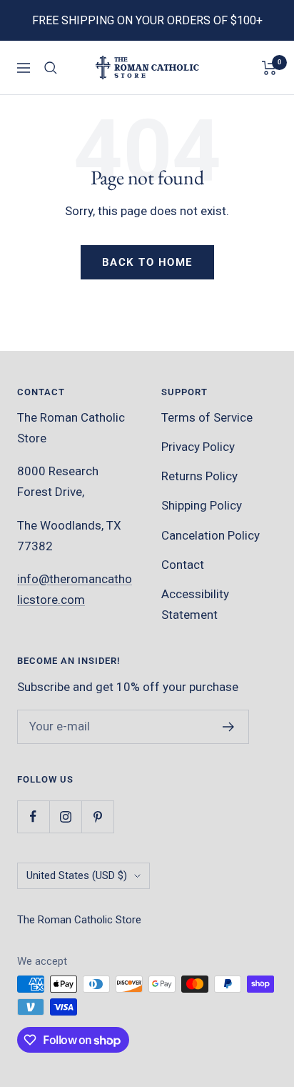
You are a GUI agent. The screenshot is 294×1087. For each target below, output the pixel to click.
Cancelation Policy (210, 535)
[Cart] (269, 68)
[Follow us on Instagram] (65, 816)
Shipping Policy (201, 505)
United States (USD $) (76, 875)
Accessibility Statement (195, 604)
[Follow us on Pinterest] (97, 816)
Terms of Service (207, 417)
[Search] (50, 67)
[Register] (229, 727)
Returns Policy (199, 476)
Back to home (147, 262)
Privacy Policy (198, 447)
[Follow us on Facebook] (33, 816)
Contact (182, 564)
